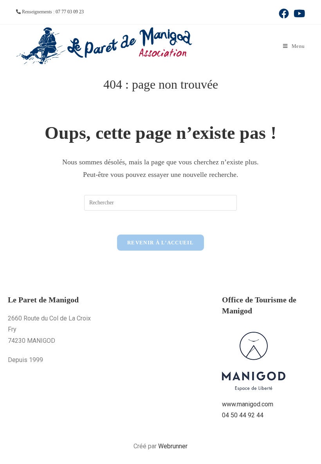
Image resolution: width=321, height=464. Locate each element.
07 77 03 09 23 (70, 12)
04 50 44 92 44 (242, 415)
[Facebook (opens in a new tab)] (283, 13)
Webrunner (173, 446)
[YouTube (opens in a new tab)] (298, 13)
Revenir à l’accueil (160, 243)
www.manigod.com (247, 404)
